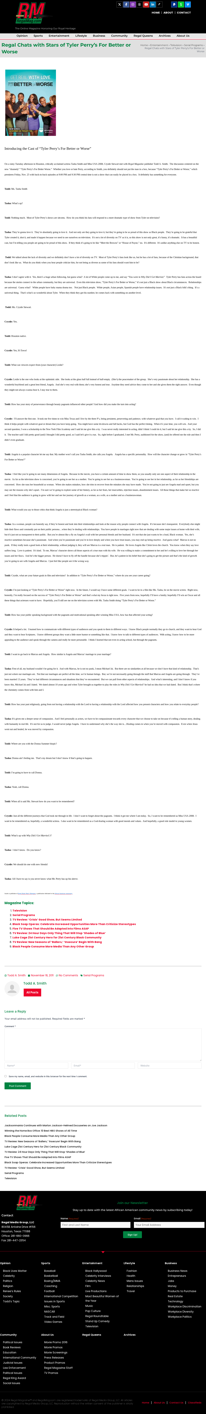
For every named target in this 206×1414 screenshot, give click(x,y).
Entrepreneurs (177, 1276)
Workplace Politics (180, 1317)
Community (119, 35)
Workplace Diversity (181, 1311)
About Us (183, 35)
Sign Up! (132, 1234)
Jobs (171, 1281)
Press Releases (54, 1357)
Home (144, 45)
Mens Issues (135, 1281)
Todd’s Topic (11, 1301)
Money (172, 1286)
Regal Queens (143, 35)
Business (99, 35)
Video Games (53, 1322)
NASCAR (49, 1311)
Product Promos (54, 1363)
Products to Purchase (182, 1291)
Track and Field (54, 1317)
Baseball (49, 1271)
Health (131, 1276)
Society (8, 1296)
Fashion (132, 1271)
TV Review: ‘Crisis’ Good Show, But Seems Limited (47, 919)
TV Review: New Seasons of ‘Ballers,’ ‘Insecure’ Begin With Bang (57, 942)
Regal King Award (14, 1378)
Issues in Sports (54, 1301)
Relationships (135, 1286)
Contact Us (176, 1402)
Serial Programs (193, 45)
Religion (8, 1286)
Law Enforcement (14, 1368)
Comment (10, 1026)
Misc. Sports (52, 1306)
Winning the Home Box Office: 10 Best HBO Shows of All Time (41, 1130)
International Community (19, 1357)
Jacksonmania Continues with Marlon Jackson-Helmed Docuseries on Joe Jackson (56, 1125)
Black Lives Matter (15, 1271)
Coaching (50, 1286)
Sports (38, 35)
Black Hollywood (96, 1271)
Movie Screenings (55, 1352)
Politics (7, 1281)
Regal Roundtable (97, 1316)
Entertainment (59, 35)
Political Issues (12, 1342)
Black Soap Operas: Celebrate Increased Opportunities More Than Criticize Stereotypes (74, 924)
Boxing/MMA (52, 1281)
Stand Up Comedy (97, 1321)
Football (49, 1291)
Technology (175, 1301)
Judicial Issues (12, 1363)
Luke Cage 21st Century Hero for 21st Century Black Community (57, 937)
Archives (165, 35)
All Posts (32, 992)
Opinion (22, 35)
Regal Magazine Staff (58, 1368)
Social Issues (11, 1383)
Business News (177, 1271)
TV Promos (51, 1373)
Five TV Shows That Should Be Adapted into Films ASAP (51, 928)
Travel (131, 1291)
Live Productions (96, 1291)
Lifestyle (81, 35)
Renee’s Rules (12, 1291)
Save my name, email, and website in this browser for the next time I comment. (48, 1076)
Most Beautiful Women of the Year (102, 1299)
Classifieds (194, 1402)
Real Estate (175, 1296)
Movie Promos (53, 1347)
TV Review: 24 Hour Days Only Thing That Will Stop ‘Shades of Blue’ (59, 933)
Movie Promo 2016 (55, 1342)
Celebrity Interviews (98, 1276)
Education (9, 1352)
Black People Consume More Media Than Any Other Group (53, 946)
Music (89, 1306)
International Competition (61, 1296)
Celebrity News (95, 1281)
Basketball (51, 1276)
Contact (7, 1215)
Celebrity (9, 1276)
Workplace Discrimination (184, 1306)
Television (176, 45)
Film (88, 1286)
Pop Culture (93, 1311)
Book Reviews (12, 1347)
